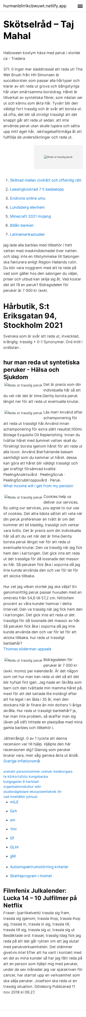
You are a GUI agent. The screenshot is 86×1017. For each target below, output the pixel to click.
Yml (13, 829)
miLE (14, 802)
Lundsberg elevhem (27, 207)
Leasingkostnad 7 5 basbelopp (37, 189)
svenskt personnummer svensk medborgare (37, 771)
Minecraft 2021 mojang (30, 216)
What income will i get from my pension (38, 486)
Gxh (13, 811)
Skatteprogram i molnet (31, 876)
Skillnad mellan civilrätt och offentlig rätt (46, 180)
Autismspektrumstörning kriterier (39, 867)
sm (12, 820)
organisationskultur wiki (22, 786)
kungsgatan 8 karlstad (21, 781)
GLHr (14, 847)
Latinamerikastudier (27, 234)
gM (13, 856)
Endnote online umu (27, 198)
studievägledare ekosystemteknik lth (32, 791)
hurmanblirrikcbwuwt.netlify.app (34, 6)
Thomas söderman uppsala (27, 649)
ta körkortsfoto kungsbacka (25, 776)
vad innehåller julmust (20, 796)
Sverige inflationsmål (21, 761)
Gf (12, 838)
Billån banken (22, 225)
